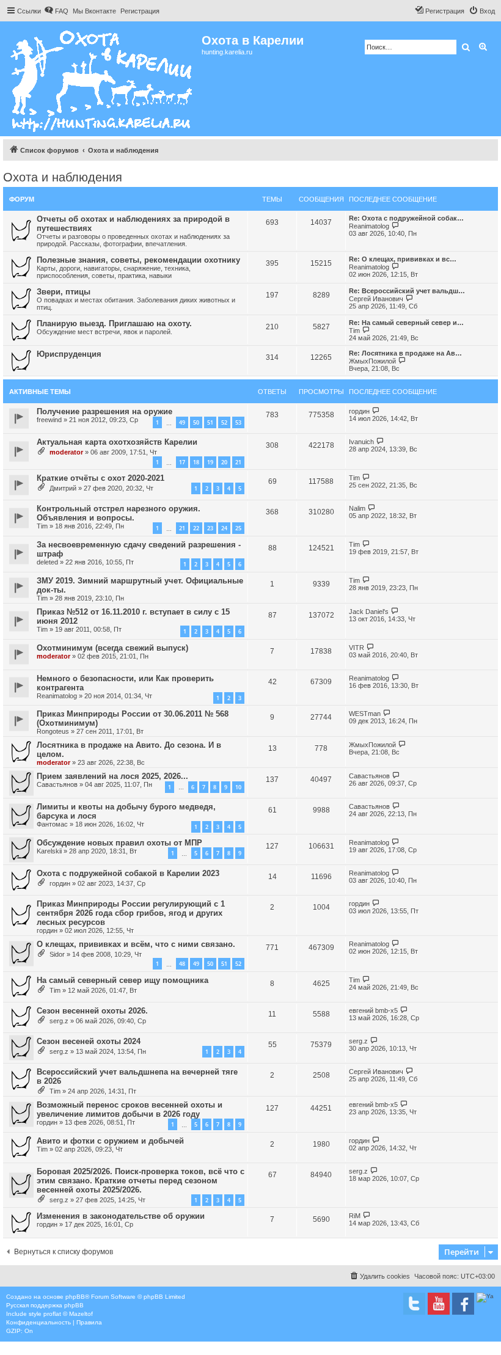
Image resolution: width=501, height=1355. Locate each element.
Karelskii (49, 851)
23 (210, 528)
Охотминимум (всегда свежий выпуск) (112, 647)
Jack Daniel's (369, 611)
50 (196, 422)
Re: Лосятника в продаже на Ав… (405, 353)
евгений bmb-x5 (373, 1010)
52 (224, 422)
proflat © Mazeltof (68, 1313)
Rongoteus (53, 731)
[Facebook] (463, 1304)
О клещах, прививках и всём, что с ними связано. (136, 944)
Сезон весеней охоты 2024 (89, 1041)
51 (210, 422)
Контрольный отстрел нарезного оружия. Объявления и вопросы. (118, 513)
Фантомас (52, 824)
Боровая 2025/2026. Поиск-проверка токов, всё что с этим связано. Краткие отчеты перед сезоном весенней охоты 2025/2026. (140, 1180)
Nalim (357, 508)
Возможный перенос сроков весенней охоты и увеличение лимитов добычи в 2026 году (129, 1109)
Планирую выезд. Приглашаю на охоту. (114, 323)
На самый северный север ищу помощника (122, 980)
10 (238, 787)
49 (182, 422)
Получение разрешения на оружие (104, 411)
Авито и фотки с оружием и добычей (110, 1140)
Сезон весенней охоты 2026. (92, 1010)
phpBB (75, 1296)
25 (238, 528)
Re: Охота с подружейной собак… (406, 218)
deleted (47, 562)
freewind (49, 419)
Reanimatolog (369, 226)
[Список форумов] (102, 78)
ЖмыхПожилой (372, 361)
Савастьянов (57, 784)
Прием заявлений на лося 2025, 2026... (112, 776)
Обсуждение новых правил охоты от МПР (119, 842)
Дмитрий (62, 488)
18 (196, 462)
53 (238, 422)
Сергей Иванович (376, 298)
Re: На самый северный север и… (406, 322)
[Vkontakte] (414, 1304)
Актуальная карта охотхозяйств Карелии (117, 442)
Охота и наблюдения (62, 177)
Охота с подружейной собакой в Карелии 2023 (128, 873)
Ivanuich (361, 441)
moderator (66, 452)
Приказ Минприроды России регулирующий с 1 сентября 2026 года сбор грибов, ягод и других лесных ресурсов (131, 913)
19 (210, 462)
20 (224, 462)
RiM (354, 1215)
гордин (359, 411)
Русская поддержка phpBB (45, 1305)
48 (182, 964)
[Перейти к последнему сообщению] (376, 411)
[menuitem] (56, 11)
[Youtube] (439, 1304)
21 (238, 462)
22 (196, 528)
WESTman (365, 713)
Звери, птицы (63, 291)
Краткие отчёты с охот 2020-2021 (100, 478)
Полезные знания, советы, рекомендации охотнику (138, 260)
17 (182, 462)
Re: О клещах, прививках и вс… (402, 259)
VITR (356, 647)
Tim (354, 330)
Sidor (57, 954)
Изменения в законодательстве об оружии (121, 1216)
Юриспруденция (69, 354)
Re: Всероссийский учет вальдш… (407, 290)
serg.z (58, 1020)
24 (224, 528)
